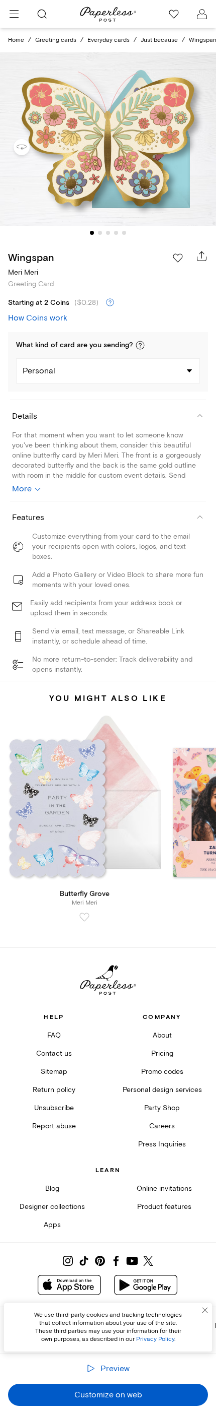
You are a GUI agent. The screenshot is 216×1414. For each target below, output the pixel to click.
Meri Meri (23, 272)
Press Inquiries (162, 1144)
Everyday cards (108, 40)
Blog (52, 1188)
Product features (164, 1206)
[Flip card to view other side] (30, 147)
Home (16, 40)
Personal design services (162, 1089)
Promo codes (162, 1071)
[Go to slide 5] (124, 233)
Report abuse (54, 1126)
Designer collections (52, 1206)
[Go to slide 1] (92, 233)
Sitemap (54, 1071)
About (162, 1035)
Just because (159, 40)
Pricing (162, 1053)
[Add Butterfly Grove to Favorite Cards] (84, 917)
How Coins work (37, 318)
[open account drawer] (202, 14)
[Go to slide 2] (100, 233)
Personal (39, 371)
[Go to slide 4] (116, 233)
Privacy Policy (155, 1339)
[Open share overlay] (202, 256)
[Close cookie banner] (205, 1310)
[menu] (14, 14)
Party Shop (162, 1108)
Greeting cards (55, 40)
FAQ (54, 1035)
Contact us (54, 1053)
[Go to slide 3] (108, 233)
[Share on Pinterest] (100, 1261)
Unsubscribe (54, 1108)
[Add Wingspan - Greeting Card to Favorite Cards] (178, 258)
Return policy (54, 1089)
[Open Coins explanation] (110, 303)
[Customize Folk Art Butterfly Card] (108, 139)
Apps (52, 1224)
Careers (162, 1126)
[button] (140, 345)
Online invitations (164, 1188)
